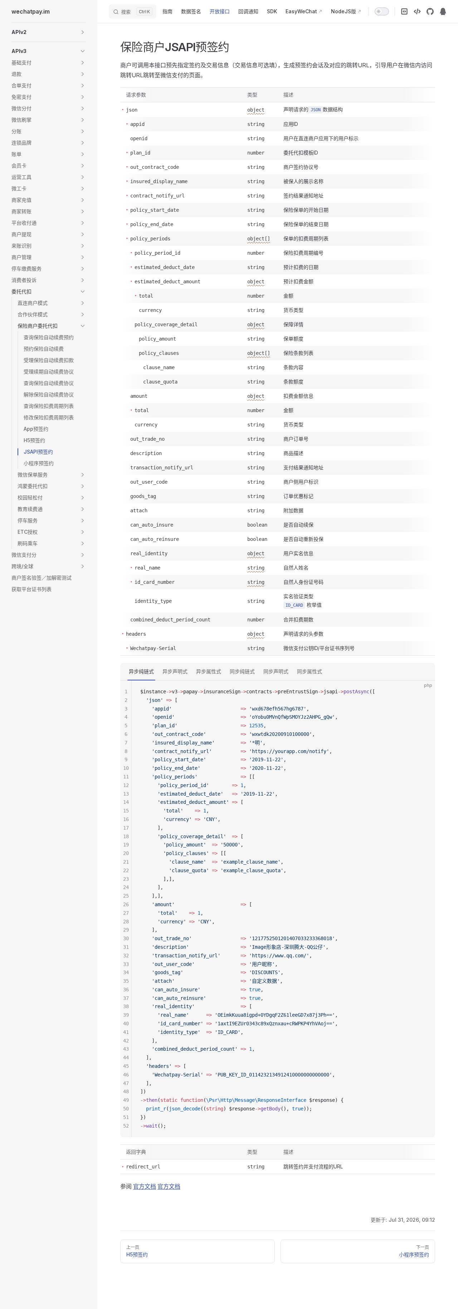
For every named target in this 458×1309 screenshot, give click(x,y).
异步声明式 (174, 671)
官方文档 (144, 1186)
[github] (430, 11)
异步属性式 (208, 671)
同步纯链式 (242, 671)
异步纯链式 (141, 671)
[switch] (382, 11)
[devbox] (417, 11)
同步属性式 (309, 671)
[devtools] (404, 11)
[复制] (423, 692)
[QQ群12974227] (443, 11)
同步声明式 (275, 671)
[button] (48, 32)
